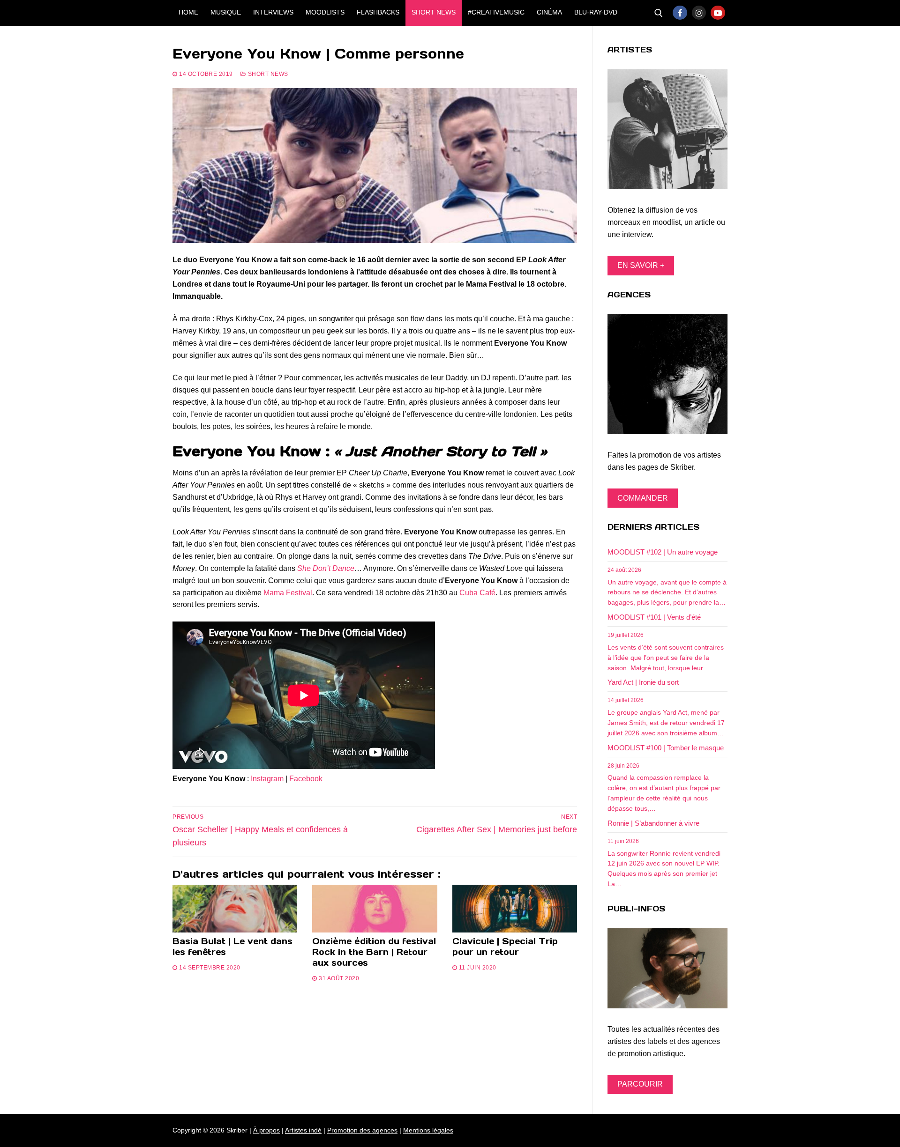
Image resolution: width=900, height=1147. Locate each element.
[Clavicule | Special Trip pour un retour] (514, 908)
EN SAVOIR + (640, 265)
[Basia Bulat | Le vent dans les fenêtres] (234, 908)
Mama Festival (287, 593)
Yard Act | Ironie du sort (643, 682)
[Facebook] (680, 13)
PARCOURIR (640, 1084)
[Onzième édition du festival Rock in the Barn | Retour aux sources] (374, 908)
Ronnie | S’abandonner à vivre (653, 823)
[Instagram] (699, 13)
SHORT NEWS (267, 74)
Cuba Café (477, 593)
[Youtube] (718, 13)
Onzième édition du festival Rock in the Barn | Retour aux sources (374, 952)
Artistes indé (303, 1130)
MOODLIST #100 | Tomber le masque (666, 748)
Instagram (267, 779)
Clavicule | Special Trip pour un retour (505, 946)
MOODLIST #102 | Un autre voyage (663, 552)
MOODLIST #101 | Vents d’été (654, 617)
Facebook (305, 779)
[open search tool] (658, 13)
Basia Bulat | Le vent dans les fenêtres (232, 946)
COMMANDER (642, 498)
